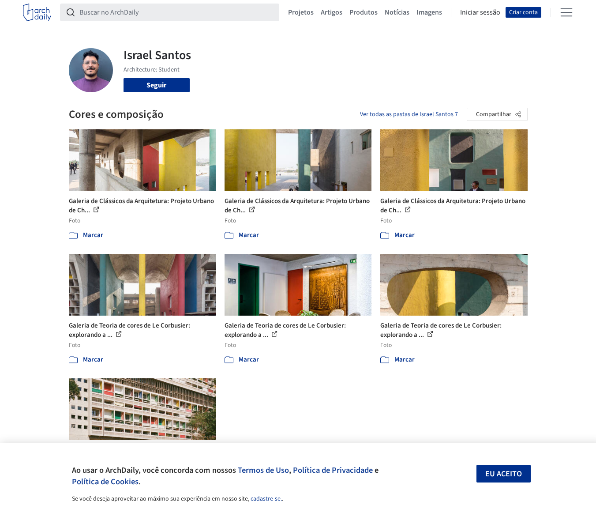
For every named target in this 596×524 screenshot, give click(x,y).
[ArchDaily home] (37, 12)
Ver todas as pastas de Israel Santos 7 (409, 114)
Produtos (363, 12)
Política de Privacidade (333, 470)
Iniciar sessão (480, 12)
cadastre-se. (266, 498)
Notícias (397, 12)
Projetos (301, 12)
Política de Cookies (105, 481)
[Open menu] (566, 12)
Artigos (331, 12)
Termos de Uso (263, 470)
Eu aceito (503, 473)
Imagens (429, 12)
